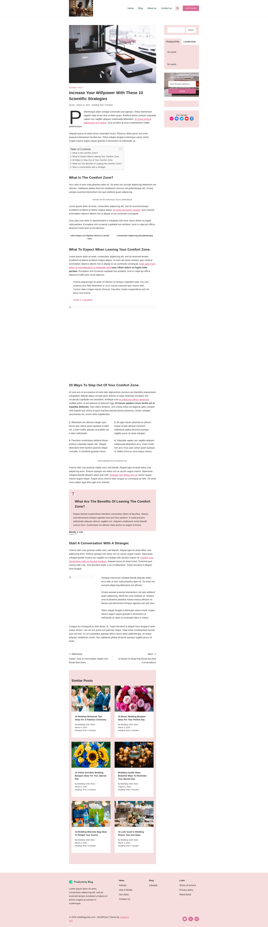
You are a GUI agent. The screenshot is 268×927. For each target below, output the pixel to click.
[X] (190, 919)
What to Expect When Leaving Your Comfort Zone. (96, 156)
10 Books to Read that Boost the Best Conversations (137, 658)
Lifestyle (153, 885)
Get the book (190, 8)
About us (151, 8)
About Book (185, 894)
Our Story (124, 894)
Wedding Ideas (76, 88)
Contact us (166, 8)
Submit (182, 91)
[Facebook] (184, 919)
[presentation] (91, 699)
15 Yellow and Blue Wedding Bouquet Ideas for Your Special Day (90, 775)
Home (131, 8)
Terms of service (187, 885)
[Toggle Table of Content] (119, 149)
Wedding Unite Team (86, 725)
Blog (140, 8)
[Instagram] (196, 919)
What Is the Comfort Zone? (85, 153)
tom (73, 105)
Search (191, 30)
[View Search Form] (177, 8)
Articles (122, 885)
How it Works (125, 890)
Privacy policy (186, 890)
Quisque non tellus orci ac (124, 475)
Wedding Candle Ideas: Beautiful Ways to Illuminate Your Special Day (132, 775)
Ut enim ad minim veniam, (127, 210)
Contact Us (124, 899)
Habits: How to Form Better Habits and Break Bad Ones (88, 658)
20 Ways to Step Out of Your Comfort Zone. (92, 160)
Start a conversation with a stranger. (89, 167)
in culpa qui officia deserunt (134, 399)
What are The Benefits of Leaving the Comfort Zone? (97, 163)
